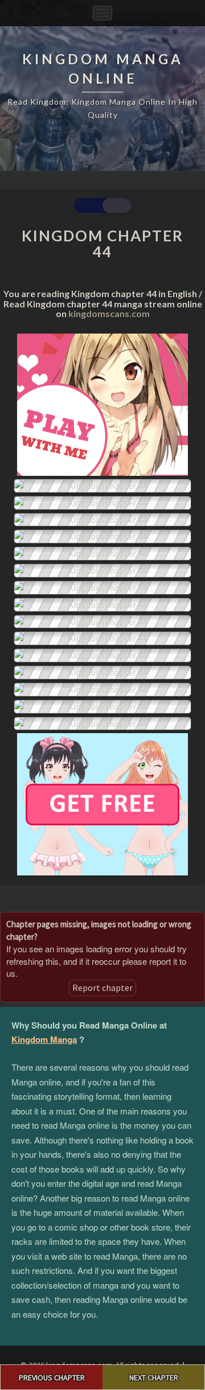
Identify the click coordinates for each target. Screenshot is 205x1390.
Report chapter (102, 987)
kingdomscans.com (109, 313)
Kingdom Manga (44, 1039)
